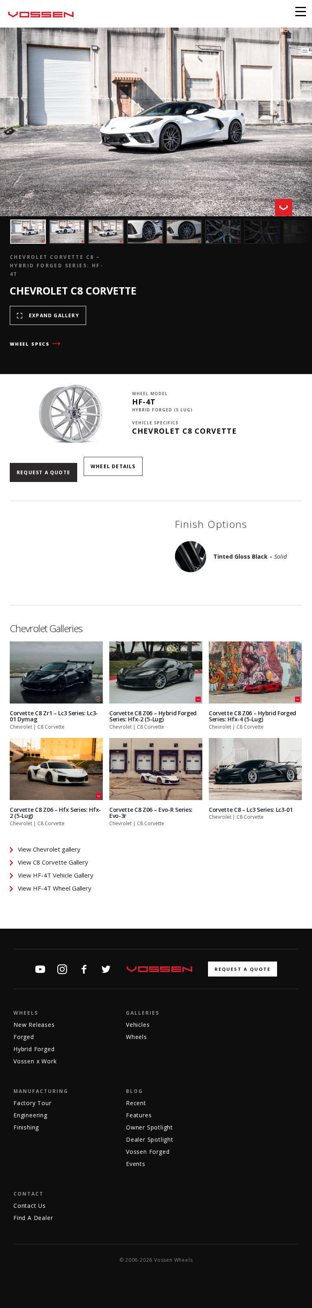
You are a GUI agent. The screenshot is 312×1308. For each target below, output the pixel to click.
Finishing (26, 1127)
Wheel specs (30, 344)
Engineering (30, 1115)
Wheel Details (113, 466)
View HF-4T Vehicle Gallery (55, 875)
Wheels (25, 1012)
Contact (28, 1193)
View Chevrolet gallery (49, 849)
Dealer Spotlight (149, 1139)
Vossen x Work (34, 1061)
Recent (136, 1103)
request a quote (242, 969)
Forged (23, 1037)
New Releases (34, 1024)
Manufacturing (40, 1091)
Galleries (142, 1012)
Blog (134, 1091)
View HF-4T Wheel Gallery (54, 888)
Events (135, 1164)
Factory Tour (32, 1103)
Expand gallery (54, 315)
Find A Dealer (33, 1218)
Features (139, 1115)
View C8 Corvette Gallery (53, 862)
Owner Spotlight (149, 1127)
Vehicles (138, 1024)
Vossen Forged (147, 1151)
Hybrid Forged (33, 1049)
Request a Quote (43, 472)
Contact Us (29, 1205)
